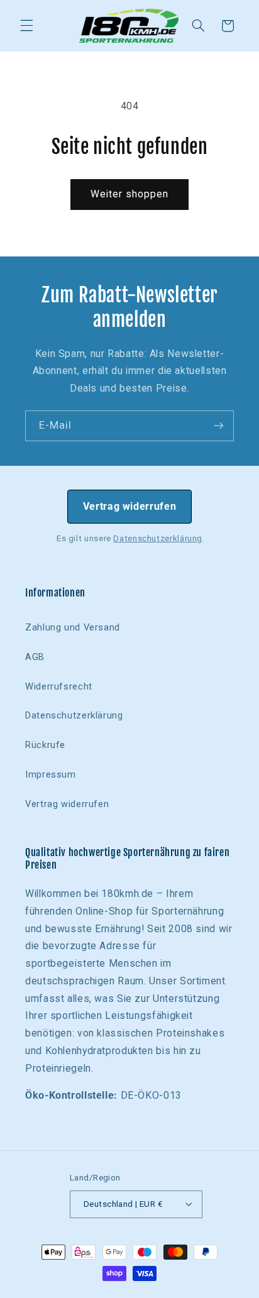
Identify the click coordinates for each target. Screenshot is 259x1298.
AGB (35, 657)
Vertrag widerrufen (129, 506)
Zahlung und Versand (72, 627)
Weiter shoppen (130, 194)
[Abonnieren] (218, 425)
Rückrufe (45, 745)
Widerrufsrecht (58, 686)
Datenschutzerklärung (157, 538)
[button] (26, 25)
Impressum (50, 774)
